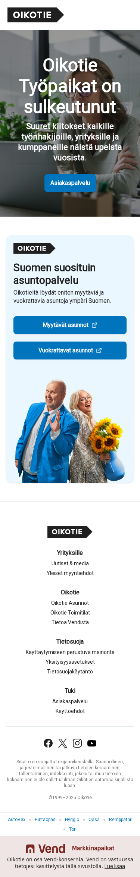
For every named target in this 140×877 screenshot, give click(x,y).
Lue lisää (115, 866)
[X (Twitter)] (62, 743)
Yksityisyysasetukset (70, 662)
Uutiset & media (70, 563)
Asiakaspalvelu (70, 182)
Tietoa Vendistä (70, 622)
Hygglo (72, 819)
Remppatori (121, 819)
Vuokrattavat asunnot (65, 350)
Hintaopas (45, 819)
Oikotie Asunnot (70, 603)
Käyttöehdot (70, 711)
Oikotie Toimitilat (70, 613)
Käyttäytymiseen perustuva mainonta (70, 652)
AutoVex (16, 819)
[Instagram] (77, 743)
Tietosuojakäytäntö (70, 672)
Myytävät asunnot (65, 325)
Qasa (94, 819)
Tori (73, 829)
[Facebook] (48, 743)
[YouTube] (91, 743)
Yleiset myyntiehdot (70, 573)
